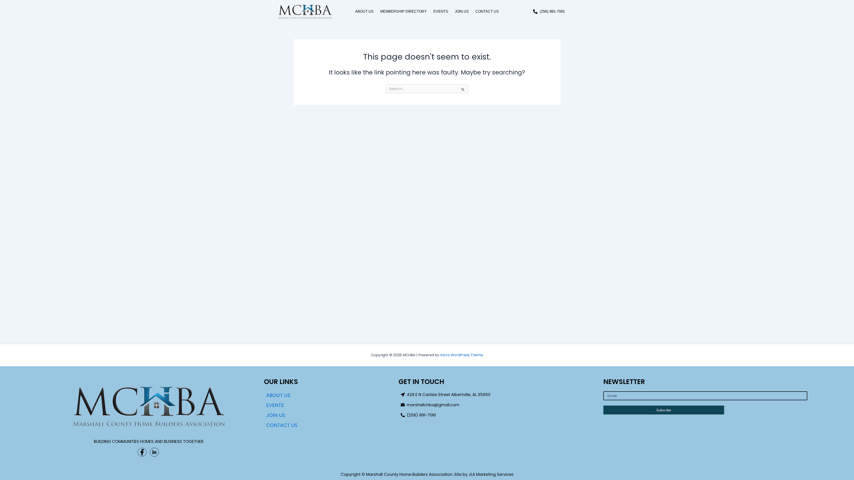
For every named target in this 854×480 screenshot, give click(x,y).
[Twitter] (154, 452)
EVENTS (440, 11)
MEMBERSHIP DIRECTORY (403, 11)
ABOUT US (364, 11)
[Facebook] (142, 452)
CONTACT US (487, 11)
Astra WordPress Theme (461, 355)
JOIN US (462, 11)
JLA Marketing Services (491, 474)
